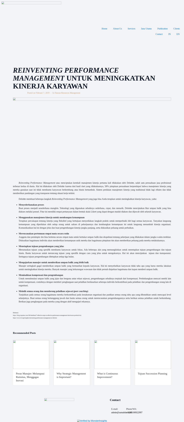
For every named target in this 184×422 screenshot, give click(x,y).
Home (104, 28)
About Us (117, 28)
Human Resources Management (67, 93)
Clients (176, 28)
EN (178, 34)
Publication (162, 28)
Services (131, 28)
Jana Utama (146, 28)
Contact (159, 34)
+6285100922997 (134, 412)
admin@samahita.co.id (121, 412)
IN (169, 34)
